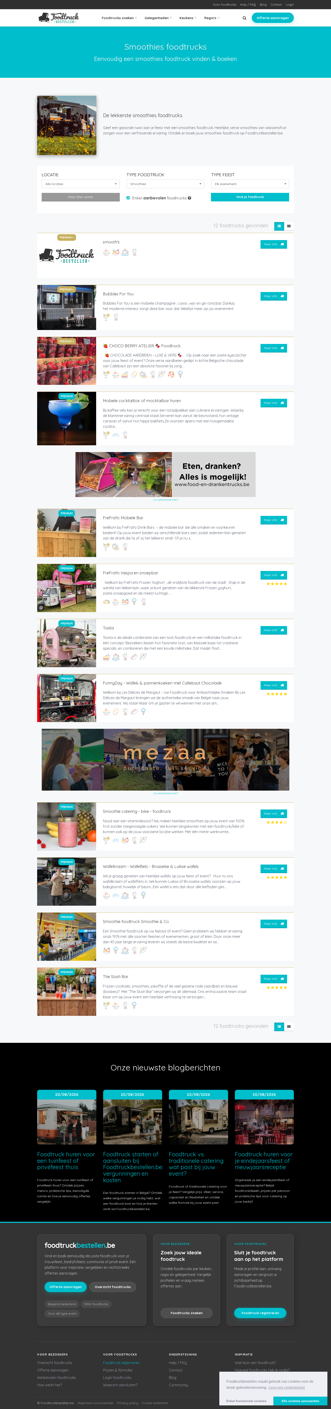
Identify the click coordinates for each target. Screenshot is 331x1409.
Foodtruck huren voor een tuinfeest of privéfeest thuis (66, 1160)
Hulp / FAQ (248, 4)
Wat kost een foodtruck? (255, 1362)
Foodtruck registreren (260, 1313)
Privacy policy (127, 1403)
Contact (276, 4)
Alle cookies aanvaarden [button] (300, 1401)
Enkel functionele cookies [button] (246, 1401)
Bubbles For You (118, 294)
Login (290, 4)
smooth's (111, 242)
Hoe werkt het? (49, 1385)
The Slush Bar (115, 976)
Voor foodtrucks (224, 4)
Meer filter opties (80, 197)
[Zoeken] (244, 18)
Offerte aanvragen (273, 18)
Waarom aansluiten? (120, 1385)
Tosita (108, 628)
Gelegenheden (158, 17)
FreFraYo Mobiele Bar (123, 517)
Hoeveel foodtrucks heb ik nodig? (262, 1370)
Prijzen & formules (118, 1370)
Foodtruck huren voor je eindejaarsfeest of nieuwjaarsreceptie (264, 1160)
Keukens (188, 17)
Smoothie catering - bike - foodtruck (137, 811)
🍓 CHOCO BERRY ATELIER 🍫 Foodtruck (142, 345)
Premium (67, 396)
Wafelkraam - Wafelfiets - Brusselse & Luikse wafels (151, 866)
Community (178, 1385)
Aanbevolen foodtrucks (56, 1377)
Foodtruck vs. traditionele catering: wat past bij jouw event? (196, 1163)
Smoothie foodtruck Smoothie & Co (136, 921)
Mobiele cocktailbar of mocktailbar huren (142, 400)
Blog (263, 4)
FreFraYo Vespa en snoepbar (130, 572)
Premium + (67, 237)
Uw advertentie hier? (165, 499)
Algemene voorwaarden (95, 1403)
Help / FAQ (178, 1362)
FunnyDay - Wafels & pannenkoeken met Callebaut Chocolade (162, 683)
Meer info (271, 244)
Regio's (212, 17)
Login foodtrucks (117, 1377)
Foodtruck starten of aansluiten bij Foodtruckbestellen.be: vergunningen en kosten (133, 1167)
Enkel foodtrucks (160, 198)
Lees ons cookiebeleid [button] (287, 1387)
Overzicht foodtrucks (113, 1287)
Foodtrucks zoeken (119, 17)
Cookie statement (155, 1403)
